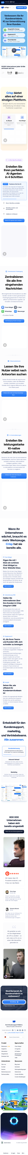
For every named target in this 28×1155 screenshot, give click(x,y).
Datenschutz (18, 1071)
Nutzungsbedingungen (20, 1069)
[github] (25, 1030)
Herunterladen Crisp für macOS (16, 1032)
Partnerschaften (5, 1074)
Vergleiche (3, 1048)
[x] (15, 1030)
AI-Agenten (17, 1048)
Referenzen (5, 1046)
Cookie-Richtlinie (19, 1074)
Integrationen (4, 1053)
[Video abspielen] (14, 51)
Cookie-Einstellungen (20, 1076)
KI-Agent (13, 1153)
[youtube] (18, 1030)
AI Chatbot (17, 1051)
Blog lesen (17, 1064)
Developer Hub (5, 1056)
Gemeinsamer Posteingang (18, 1054)
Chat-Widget (18, 1046)
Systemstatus (7, 1142)
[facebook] (13, 1030)
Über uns (3, 1064)
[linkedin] (23, 1030)
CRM (16, 1057)
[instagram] (20, 1030)
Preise (18, 1153)
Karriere (3, 1069)
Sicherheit (17, 1067)
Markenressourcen (6, 1071)
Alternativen (4, 1051)
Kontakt (3, 1067)
